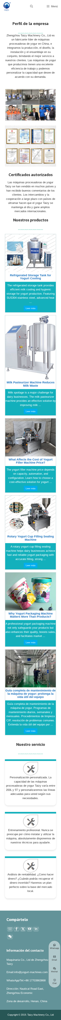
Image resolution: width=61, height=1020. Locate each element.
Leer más (30, 308)
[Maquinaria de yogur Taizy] (6, 6)
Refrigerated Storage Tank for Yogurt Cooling (30, 277)
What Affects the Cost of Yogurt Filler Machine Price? (31, 461)
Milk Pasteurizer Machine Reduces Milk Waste (30, 384)
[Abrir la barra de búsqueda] (31, 6)
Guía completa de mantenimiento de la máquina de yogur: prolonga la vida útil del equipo (30, 694)
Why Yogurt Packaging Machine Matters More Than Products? (30, 615)
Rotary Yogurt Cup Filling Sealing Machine (30, 538)
